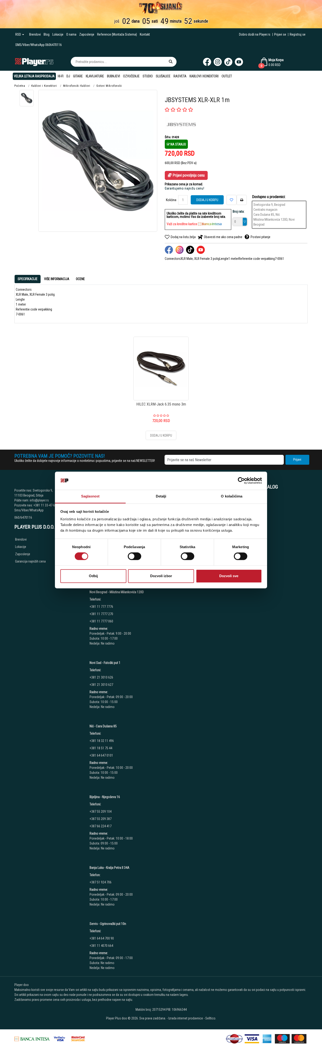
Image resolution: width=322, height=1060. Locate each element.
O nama (71, 34)
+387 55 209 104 (100, 811)
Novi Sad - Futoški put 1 (105, 663)
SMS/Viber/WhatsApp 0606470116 (38, 45)
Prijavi (297, 459)
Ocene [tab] (80, 279)
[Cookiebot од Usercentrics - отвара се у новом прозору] (241, 480)
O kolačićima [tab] (231, 496)
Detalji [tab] (161, 496)
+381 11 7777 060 (102, 621)
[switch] (134, 556)
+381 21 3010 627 (101, 685)
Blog (47, 34)
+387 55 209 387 (100, 819)
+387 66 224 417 (100, 826)
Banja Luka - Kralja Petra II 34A (109, 868)
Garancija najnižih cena (30, 561)
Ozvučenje (131, 76)
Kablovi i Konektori (204, 76)
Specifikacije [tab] (27, 279)
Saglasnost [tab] (90, 496)
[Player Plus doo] (34, 61)
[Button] (171, 62)
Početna (19, 85)
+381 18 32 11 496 (102, 741)
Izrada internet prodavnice (185, 1018)
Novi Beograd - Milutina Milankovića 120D (117, 592)
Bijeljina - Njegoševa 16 (105, 797)
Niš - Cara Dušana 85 (103, 726)
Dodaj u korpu (207, 200)
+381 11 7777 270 (102, 614)
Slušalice (163, 76)
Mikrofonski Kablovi (76, 85)
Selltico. (210, 1018)
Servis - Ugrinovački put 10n (108, 924)
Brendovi (35, 34)
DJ (68, 76)
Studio (148, 76)
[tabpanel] (161, 302)
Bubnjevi (113, 76)
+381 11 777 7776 (102, 607)
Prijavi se (280, 34)
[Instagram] (217, 62)
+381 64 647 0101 (101, 755)
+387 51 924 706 (100, 882)
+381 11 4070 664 (101, 946)
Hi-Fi (60, 76)
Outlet (227, 76)
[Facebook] (207, 62)
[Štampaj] (241, 200)
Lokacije (57, 34)
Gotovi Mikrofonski (109, 85)
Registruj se (297, 34)
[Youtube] (239, 62)
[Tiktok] (228, 62)
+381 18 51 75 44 (101, 748)
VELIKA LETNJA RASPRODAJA (34, 76)
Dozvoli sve (228, 576)
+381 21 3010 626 (101, 677)
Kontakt (145, 34)
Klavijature (95, 76)
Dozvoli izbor (161, 576)
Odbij (93, 576)
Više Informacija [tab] (56, 279)
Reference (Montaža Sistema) (117, 34)
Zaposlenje (86, 34)
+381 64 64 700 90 (102, 938)
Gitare (78, 76)
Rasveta (179, 76)
